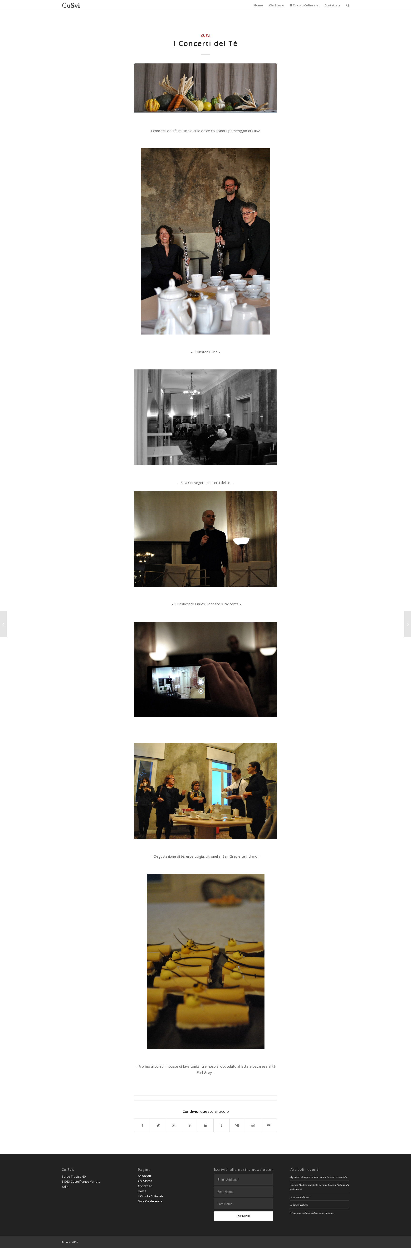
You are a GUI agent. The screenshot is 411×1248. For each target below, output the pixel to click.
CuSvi (205, 35)
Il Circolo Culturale (151, 1196)
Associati (144, 1176)
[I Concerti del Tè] (205, 88)
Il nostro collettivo (300, 1197)
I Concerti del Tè (205, 43)
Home (142, 1191)
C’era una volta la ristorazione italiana (311, 1213)
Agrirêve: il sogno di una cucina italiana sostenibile (318, 1177)
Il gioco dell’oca (299, 1204)
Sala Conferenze (150, 1201)
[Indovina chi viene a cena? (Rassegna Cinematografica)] (3, 624)
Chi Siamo (145, 1181)
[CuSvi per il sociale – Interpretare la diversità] (407, 624)
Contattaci (145, 1186)
